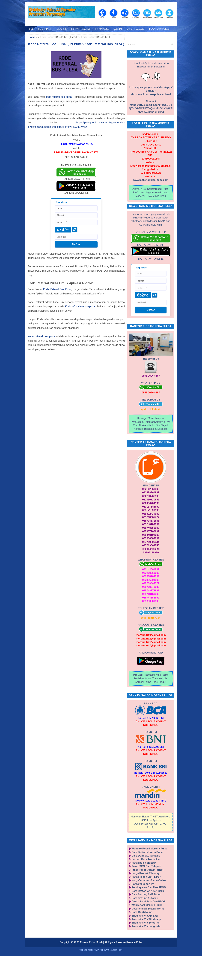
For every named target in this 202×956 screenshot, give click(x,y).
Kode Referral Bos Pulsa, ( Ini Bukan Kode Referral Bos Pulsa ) (76, 44)
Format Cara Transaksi (145, 859)
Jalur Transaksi (136, 29)
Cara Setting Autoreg (144, 898)
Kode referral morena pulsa (80, 306)
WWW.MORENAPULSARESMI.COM (108, 950)
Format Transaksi (80, 29)
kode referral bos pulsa (59, 97)
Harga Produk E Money (145, 873)
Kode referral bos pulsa (41, 336)
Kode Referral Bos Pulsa (57, 289)
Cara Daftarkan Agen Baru (147, 891)
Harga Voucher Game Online (148, 880)
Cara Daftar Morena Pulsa (147, 852)
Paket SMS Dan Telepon (146, 866)
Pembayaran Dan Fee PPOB (148, 887)
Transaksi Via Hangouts (145, 926)
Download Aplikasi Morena (147, 908)
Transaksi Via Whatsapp (146, 919)
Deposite (62, 29)
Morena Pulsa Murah (91, 942)
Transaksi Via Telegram (145, 922)
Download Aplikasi (159, 29)
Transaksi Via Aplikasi (144, 915)
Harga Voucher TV (142, 884)
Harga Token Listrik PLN (146, 876)
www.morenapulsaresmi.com (150, 180)
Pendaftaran (45, 29)
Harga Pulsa (102, 29)
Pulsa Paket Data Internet (147, 870)
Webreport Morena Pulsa (146, 905)
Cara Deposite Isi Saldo (145, 855)
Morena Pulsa (134, 942)
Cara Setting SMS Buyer (146, 894)
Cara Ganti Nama (141, 912)
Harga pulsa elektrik (143, 862)
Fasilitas (117, 29)
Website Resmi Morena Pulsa (149, 848)
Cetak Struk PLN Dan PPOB (148, 901)
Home (30, 29)
